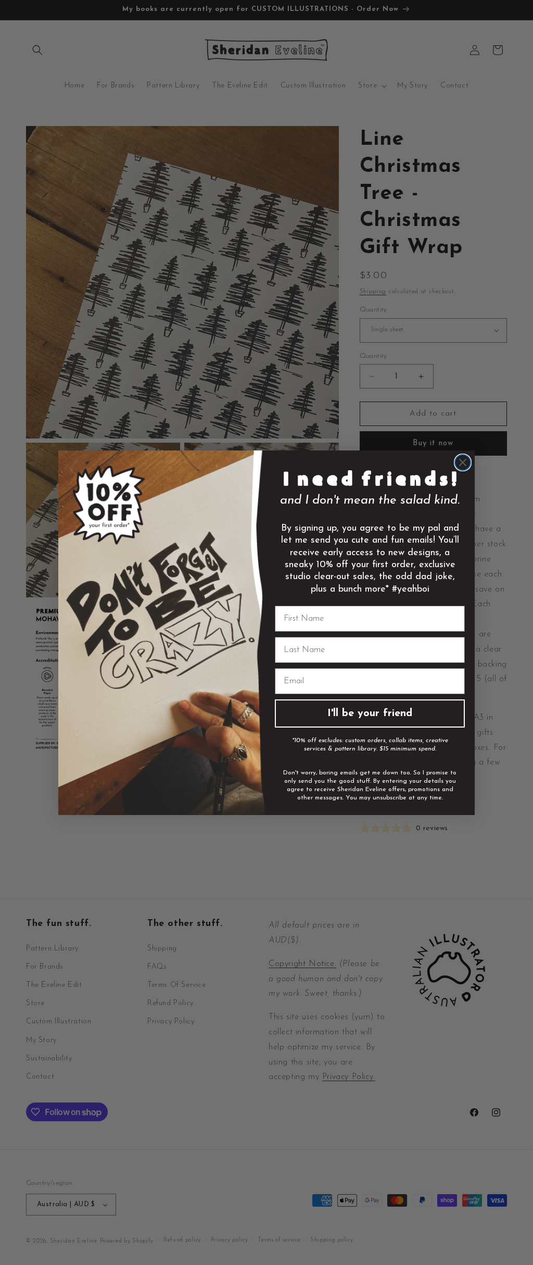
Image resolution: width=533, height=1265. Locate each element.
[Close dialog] (463, 462)
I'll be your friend (369, 713)
